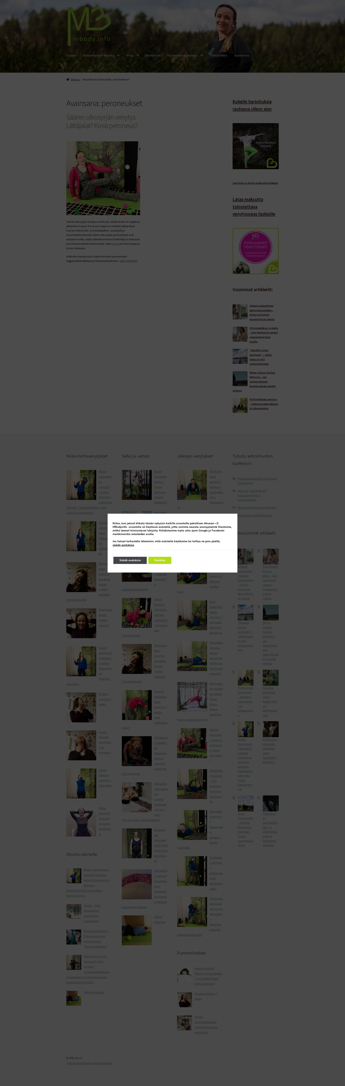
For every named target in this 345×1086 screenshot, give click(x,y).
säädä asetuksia (123, 545)
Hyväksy (159, 560)
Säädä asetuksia (130, 560)
